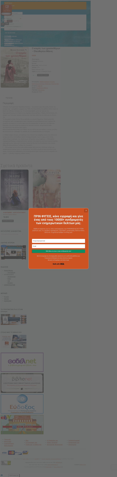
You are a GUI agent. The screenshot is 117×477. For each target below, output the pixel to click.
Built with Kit (58, 263)
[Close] (86, 210)
